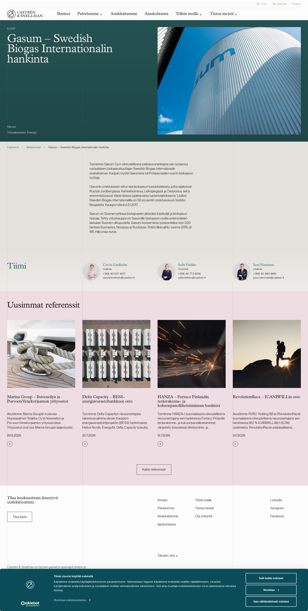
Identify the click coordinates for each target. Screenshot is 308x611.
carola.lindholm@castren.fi (119, 277)
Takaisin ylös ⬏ (168, 555)
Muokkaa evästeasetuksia (70, 600)
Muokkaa (269, 589)
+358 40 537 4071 (114, 273)
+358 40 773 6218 (189, 273)
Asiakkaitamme (168, 516)
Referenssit (34, 147)
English (296, 4)
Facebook (277, 516)
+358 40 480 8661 (264, 273)
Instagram (277, 508)
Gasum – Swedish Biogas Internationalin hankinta (78, 147)
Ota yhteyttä (279, 4)
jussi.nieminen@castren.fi (268, 277)
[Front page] (25, 14)
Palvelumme (166, 508)
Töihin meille (203, 500)
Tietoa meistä (204, 508)
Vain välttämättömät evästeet (271, 601)
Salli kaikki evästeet (271, 578)
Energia (31, 132)
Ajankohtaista (167, 524)
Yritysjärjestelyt (16, 132)
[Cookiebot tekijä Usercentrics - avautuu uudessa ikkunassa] (30, 604)
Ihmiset (162, 500)
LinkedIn (276, 500)
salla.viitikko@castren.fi (192, 277)
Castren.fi (13, 147)
